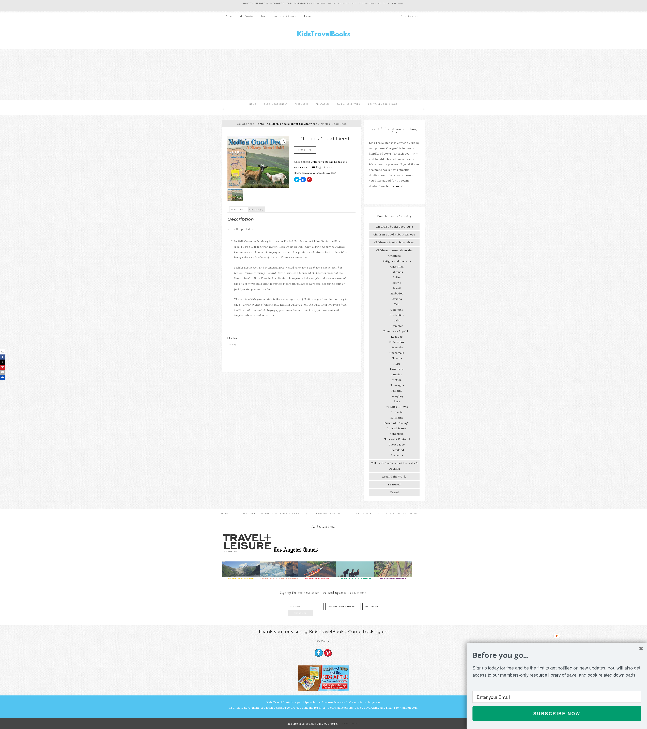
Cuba (396, 320)
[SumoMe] (2, 377)
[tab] (238, 209)
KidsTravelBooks (323, 34)
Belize (397, 277)
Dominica (396, 326)
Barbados (396, 293)
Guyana (397, 358)
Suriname (396, 417)
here (394, 3)
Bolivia (396, 282)
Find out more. (327, 723)
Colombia (396, 309)
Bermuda (397, 455)
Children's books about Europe (394, 234)
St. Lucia (397, 412)
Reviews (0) (256, 210)
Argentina (397, 266)
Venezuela (397, 433)
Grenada (397, 347)
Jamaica (396, 374)
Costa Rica (397, 315)
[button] (556, 655)
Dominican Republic (396, 331)
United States (396, 428)
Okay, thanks (351, 724)
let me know (394, 186)
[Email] (2, 372)
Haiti (311, 167)
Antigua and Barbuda (396, 261)
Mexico (397, 379)
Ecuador (397, 336)
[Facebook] (2, 357)
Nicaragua (397, 385)
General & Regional (397, 439)
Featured (394, 484)
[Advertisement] (323, 74)
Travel (394, 492)
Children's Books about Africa (394, 242)
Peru (397, 401)
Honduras (397, 369)
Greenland (397, 450)
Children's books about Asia (394, 226)
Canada (397, 299)
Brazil (397, 288)
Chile (396, 304)
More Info (305, 150)
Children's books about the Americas (292, 123)
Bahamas (397, 272)
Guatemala (396, 352)
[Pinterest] (2, 367)
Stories (328, 167)
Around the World (394, 476)
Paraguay (396, 396)
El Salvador (397, 342)
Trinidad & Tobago (397, 423)
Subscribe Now (556, 713)
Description (238, 210)
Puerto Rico (397, 444)
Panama (396, 390)
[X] (2, 362)
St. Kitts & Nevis (397, 406)
